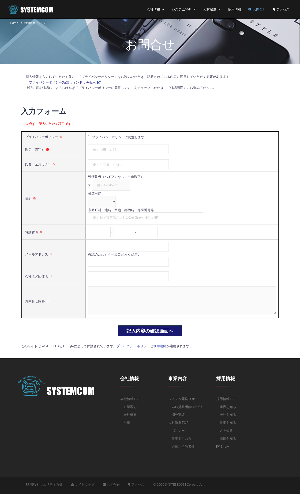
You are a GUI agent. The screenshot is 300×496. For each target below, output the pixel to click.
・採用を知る (226, 438)
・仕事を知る (226, 422)
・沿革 (125, 422)
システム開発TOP (181, 399)
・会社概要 (128, 414)
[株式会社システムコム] (31, 9)
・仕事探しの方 (179, 438)
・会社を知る (226, 414)
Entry (224, 446)
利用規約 (159, 346)
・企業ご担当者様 (181, 446)
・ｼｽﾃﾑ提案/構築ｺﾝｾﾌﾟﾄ (185, 407)
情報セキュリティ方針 (46, 484)
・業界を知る (226, 407)
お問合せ (259, 9)
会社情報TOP (130, 399)
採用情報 (234, 9)
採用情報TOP (226, 399)
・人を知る (224, 430)
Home (14, 23)
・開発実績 (176, 414)
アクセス (282, 9)
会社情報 (153, 9)
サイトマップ (84, 484)
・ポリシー (176, 430)
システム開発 (181, 9)
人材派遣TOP (178, 422)
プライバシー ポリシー (133, 346)
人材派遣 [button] (209, 9)
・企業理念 (128, 407)
